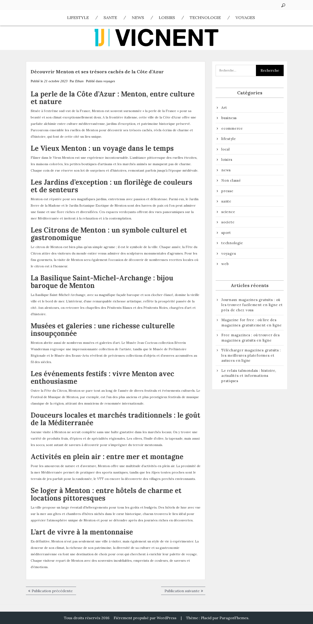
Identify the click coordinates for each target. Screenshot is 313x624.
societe (227, 222)
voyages (245, 17)
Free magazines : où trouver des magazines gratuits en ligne (250, 337)
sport (226, 232)
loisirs (167, 17)
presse (227, 191)
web (225, 264)
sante (110, 17)
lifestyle (78, 17)
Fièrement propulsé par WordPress (145, 618)
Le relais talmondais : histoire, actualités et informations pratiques (248, 375)
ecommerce (232, 128)
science (228, 212)
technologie (205, 17)
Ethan (79, 81)
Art (224, 107)
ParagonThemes (234, 618)
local (225, 149)
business (229, 118)
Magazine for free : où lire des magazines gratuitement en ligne (251, 322)
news (138, 17)
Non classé (231, 180)
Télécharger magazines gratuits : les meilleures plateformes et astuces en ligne (251, 355)
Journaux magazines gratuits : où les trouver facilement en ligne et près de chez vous (252, 305)
